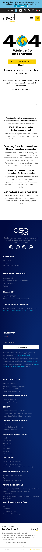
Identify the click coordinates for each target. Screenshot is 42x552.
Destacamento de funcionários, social (21, 171)
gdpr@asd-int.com (31, 361)
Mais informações (20, 6)
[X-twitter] (33, 10)
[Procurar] (36, 104)
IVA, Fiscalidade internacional (21, 128)
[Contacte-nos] (37, 18)
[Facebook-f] (18, 247)
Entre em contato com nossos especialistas (17, 311)
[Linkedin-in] (11, 247)
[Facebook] (28, 10)
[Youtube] (31, 247)
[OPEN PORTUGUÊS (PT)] (39, 10)
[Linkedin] (24, 10)
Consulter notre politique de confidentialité (14, 542)
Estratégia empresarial (21, 191)
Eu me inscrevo (21, 347)
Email (5, 337)
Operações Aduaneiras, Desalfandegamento (21, 147)
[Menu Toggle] (31, 18)
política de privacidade (23, 355)
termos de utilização (18, 366)
